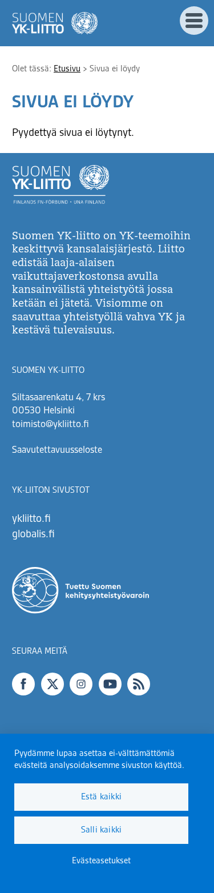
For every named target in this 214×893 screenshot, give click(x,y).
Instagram (81, 684)
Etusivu (67, 69)
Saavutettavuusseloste (57, 450)
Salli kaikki (101, 830)
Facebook (23, 684)
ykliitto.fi (31, 519)
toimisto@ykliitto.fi (50, 425)
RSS (138, 684)
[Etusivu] (55, 22)
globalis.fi (33, 534)
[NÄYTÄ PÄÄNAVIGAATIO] (194, 20)
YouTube (110, 684)
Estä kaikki (101, 797)
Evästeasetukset (101, 861)
